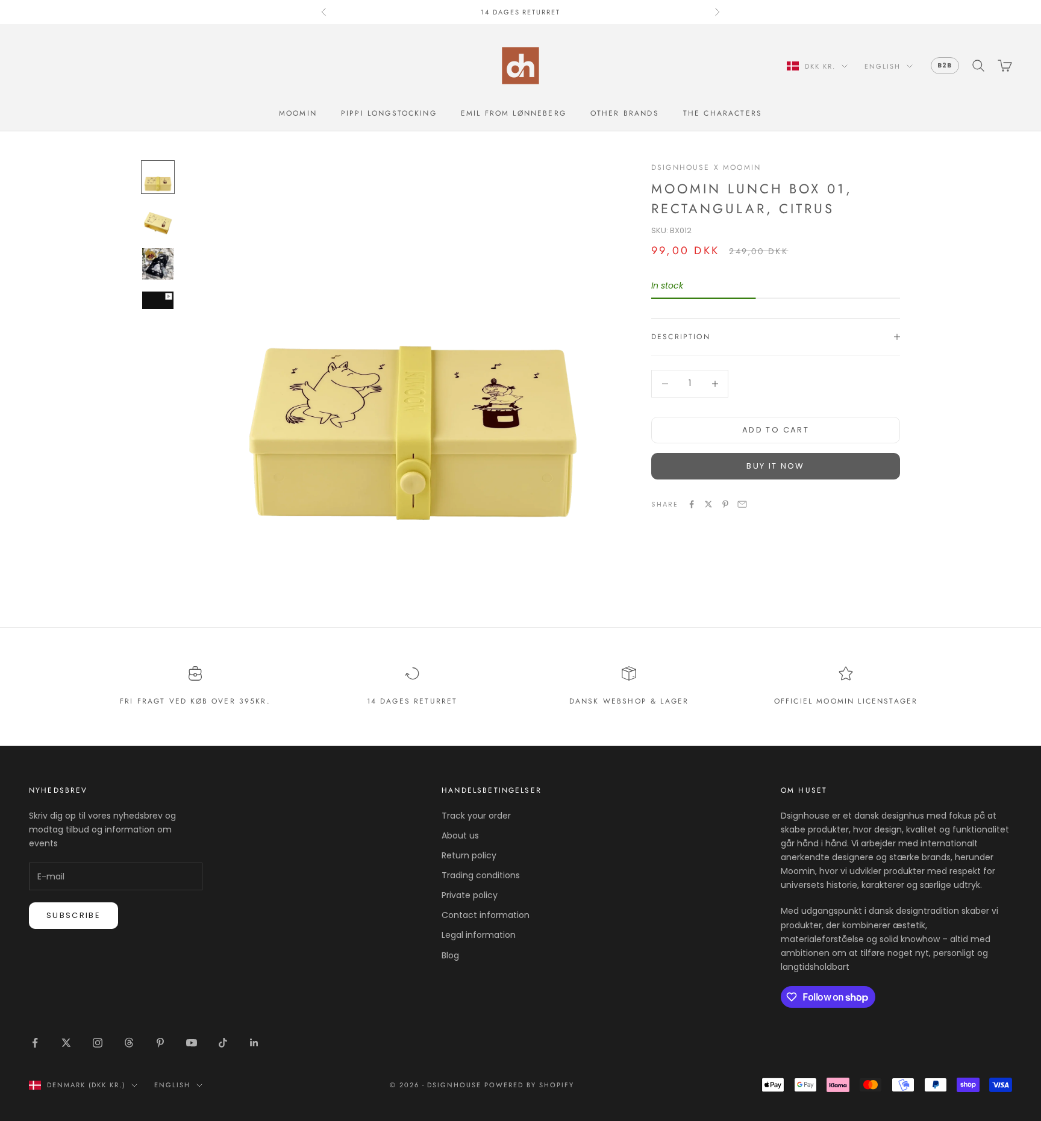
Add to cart (775, 430)
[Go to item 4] (158, 300)
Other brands (624, 113)
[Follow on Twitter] (66, 1043)
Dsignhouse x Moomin (706, 167)
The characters (722, 113)
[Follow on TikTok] (223, 1043)
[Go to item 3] (158, 264)
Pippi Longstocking (389, 113)
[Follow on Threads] (129, 1043)
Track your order (476, 816)
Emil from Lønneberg (513, 113)
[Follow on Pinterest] (160, 1043)
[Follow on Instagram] (98, 1043)
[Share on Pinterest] (725, 504)
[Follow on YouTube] (192, 1043)
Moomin (298, 113)
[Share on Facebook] (691, 504)
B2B (944, 65)
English (882, 66)
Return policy (469, 855)
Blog (450, 955)
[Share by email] (742, 504)
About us (460, 835)
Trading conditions (481, 875)
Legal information (479, 935)
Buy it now (775, 466)
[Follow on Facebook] (35, 1043)
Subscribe (73, 915)
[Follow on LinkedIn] (254, 1043)
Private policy (470, 895)
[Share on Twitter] (708, 504)
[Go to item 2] (158, 220)
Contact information (486, 915)
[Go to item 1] (158, 177)
